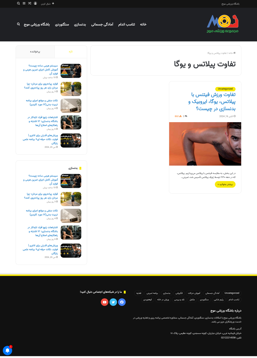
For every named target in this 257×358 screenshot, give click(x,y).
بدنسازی (80, 24)
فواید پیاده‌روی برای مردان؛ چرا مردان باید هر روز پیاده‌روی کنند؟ (41, 86)
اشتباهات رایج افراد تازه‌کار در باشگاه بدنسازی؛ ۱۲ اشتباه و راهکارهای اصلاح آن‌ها (43, 121)
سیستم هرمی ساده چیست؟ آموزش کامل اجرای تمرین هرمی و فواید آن (40, 70)
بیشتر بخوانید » (225, 184)
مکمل (192, 299)
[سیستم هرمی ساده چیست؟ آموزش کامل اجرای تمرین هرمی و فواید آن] (71, 71)
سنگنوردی (62, 24)
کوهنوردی (147, 299)
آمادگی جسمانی (102, 24)
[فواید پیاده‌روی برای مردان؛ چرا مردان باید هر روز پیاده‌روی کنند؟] (71, 89)
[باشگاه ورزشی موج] (223, 24)
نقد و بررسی (179, 299)
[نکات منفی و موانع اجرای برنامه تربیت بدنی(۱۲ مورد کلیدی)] (71, 106)
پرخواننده (35, 51)
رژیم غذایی (219, 299)
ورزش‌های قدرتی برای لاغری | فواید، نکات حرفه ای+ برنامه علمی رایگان (40, 139)
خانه (143, 24)
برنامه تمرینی (152, 293)
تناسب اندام (126, 24)
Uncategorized (225, 89)
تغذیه (138, 293)
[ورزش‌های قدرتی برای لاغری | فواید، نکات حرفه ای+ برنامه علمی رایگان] (71, 140)
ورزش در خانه (163, 299)
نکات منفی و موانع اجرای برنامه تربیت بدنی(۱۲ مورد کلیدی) (42, 102)
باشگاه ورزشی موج (231, 4)
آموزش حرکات (194, 293)
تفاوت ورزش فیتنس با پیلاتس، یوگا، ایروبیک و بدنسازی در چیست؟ (212, 102)
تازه (71, 51)
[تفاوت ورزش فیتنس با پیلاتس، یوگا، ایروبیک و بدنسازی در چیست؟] (205, 144)
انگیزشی (179, 293)
